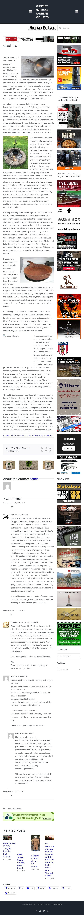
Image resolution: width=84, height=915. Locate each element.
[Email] (46, 451)
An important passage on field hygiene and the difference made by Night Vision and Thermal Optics (50, 859)
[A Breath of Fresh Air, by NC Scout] (35, 836)
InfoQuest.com (57, 904)
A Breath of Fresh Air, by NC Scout (35, 861)
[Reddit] (46, 448)
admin (7, 436)
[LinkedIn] (50, 448)
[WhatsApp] (42, 451)
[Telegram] (50, 451)
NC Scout (40, 436)
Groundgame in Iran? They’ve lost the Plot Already (9, 850)
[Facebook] (38, 448)
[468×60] (28, 36)
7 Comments (48, 436)
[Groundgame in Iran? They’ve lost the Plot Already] (7, 836)
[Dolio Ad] (28, 461)
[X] (42, 448)
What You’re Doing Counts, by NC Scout (20, 861)
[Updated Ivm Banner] (28, 813)
